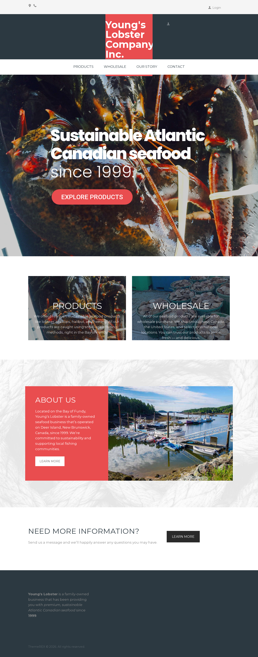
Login (216, 7)
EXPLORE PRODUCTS (92, 197)
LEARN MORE (50, 461)
